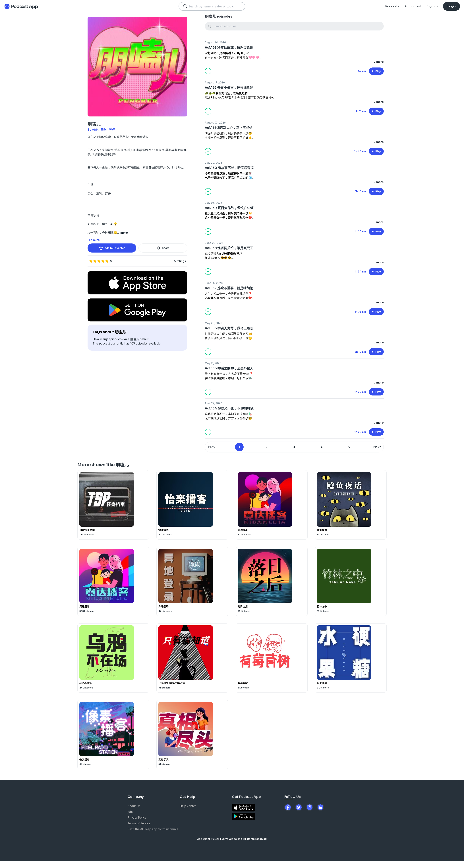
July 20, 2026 (213, 162)
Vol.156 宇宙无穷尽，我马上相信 (229, 328)
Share (165, 247)
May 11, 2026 (213, 363)
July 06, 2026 (213, 202)
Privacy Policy (137, 817)
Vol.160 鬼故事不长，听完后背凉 (229, 168)
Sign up (432, 6)
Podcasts (392, 6)
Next (377, 447)
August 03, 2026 (215, 122)
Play (378, 71)
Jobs (130, 812)
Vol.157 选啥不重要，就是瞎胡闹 (229, 288)
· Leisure (94, 240)
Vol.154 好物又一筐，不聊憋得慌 (229, 408)
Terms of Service (139, 823)
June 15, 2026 (214, 282)
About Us (134, 806)
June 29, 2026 (214, 242)
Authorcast (413, 6)
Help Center (188, 806)
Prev (211, 447)
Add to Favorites (115, 247)
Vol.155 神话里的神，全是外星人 (229, 368)
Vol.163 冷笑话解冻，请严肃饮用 (229, 48)
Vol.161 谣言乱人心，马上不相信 (228, 128)
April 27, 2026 (213, 403)
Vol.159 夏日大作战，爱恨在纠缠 (229, 208)
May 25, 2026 (213, 323)
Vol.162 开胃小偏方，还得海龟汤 (229, 88)
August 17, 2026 (215, 82)
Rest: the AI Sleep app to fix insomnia (153, 829)
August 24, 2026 (215, 42)
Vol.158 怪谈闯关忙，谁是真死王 (229, 248)
